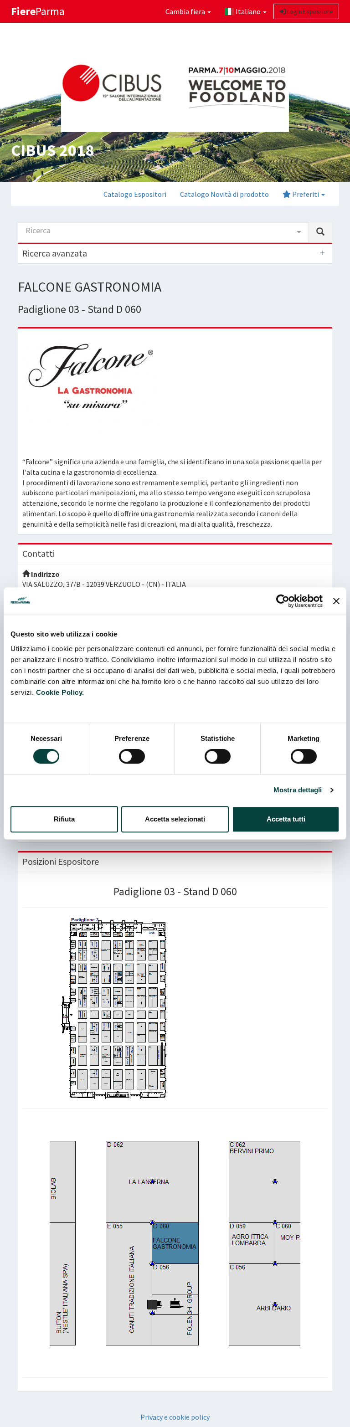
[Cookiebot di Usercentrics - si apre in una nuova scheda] (283, 601)
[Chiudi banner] (336, 601)
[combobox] (163, 232)
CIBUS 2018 (52, 150)
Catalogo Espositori (134, 194)
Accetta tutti (286, 819)
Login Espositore (309, 11)
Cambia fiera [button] (185, 11)
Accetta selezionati (175, 819)
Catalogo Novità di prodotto (224, 194)
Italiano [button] (248, 11)
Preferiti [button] (305, 194)
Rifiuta (64, 819)
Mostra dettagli (297, 790)
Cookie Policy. (60, 692)
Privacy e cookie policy (175, 1417)
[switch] (132, 756)
